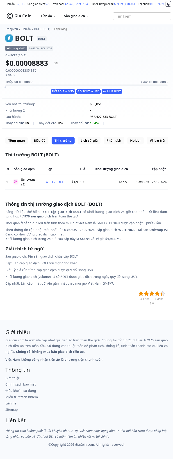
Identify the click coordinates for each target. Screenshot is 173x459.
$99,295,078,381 (124, 4)
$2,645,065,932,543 (77, 4)
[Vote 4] (157, 293)
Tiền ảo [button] (47, 16)
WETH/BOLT (54, 182)
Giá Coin (19, 16)
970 (48, 4)
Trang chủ (11, 29)
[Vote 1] (141, 293)
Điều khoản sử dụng (20, 390)
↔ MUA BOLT (112, 91)
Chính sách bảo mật (20, 384)
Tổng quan (16, 140)
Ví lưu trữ (157, 140)
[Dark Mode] (168, 4)
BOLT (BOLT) (42, 29)
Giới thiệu (12, 378)
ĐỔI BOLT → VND (63, 91)
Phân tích (114, 140)
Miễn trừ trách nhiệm (21, 397)
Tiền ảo (26, 29)
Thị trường (60, 29)
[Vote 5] (162, 293)
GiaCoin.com (84, 444)
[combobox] (142, 16)
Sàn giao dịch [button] (75, 16)
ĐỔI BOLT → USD (88, 91)
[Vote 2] (146, 293)
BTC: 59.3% (157, 4)
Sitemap (11, 409)
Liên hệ (10, 403)
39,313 (20, 4)
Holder (135, 140)
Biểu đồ (40, 140)
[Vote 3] (152, 293)
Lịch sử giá (89, 140)
